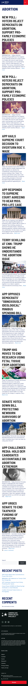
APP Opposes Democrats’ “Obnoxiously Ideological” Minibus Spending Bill (12, 303)
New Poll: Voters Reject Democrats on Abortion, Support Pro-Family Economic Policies (14, 28)
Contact (3, 656)
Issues (3, 659)
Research (3, 661)
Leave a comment (9, 550)
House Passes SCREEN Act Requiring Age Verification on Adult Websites (13, 587)
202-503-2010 (5, 678)
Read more (17, 233)
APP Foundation (4, 631)
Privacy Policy (5, 665)
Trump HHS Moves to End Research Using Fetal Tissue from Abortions (13, 357)
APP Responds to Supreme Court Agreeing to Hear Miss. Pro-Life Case (13, 197)
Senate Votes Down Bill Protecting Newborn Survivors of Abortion (12, 411)
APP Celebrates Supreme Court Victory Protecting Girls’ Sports (12, 583)
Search (4, 560)
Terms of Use (4, 668)
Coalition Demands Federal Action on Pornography (12, 590)
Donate (14, 682)
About (3, 654)
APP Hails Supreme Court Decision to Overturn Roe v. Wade (13, 143)
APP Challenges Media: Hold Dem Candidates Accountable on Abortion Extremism (14, 457)
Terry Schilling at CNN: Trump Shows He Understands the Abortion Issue (13, 249)
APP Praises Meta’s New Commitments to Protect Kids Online (13, 575)
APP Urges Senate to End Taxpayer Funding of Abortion (12, 510)
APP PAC (3, 638)
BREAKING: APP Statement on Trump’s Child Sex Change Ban (14, 579)
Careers (3, 663)
